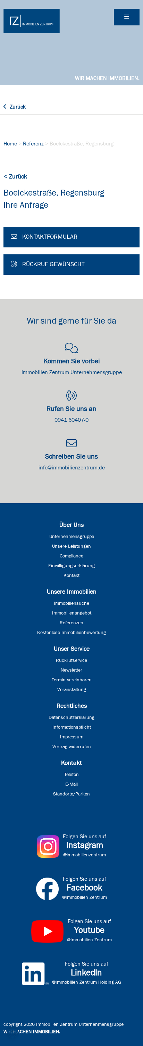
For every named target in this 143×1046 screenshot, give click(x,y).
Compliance (71, 556)
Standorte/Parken (71, 794)
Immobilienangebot (71, 613)
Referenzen (71, 622)
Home (10, 143)
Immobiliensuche (71, 603)
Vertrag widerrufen (71, 746)
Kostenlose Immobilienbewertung (71, 632)
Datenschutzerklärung (71, 717)
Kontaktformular (48, 237)
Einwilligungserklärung (71, 565)
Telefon (71, 774)
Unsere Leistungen (71, 546)
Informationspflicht (71, 727)
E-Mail (71, 784)
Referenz (33, 143)
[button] (12, 1033)
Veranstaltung (71, 689)
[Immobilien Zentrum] (31, 21)
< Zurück (15, 177)
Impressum (71, 737)
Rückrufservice (71, 660)
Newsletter (71, 670)
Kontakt (71, 575)
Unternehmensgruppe (71, 536)
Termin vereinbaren (72, 679)
